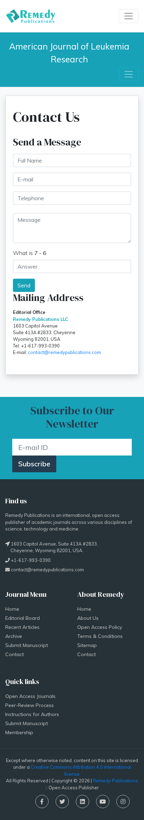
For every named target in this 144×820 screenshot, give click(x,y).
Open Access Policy (99, 627)
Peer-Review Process (29, 705)
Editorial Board (22, 618)
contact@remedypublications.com (64, 352)
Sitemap (87, 645)
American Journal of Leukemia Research (70, 53)
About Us (88, 618)
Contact (14, 654)
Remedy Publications (115, 780)
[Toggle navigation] (128, 16)
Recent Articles (22, 627)
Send (23, 285)
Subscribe (34, 463)
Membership (19, 732)
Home (12, 609)
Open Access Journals (30, 696)
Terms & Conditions (100, 636)
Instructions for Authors (32, 714)
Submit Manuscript (26, 645)
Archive (13, 636)
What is (29, 252)
